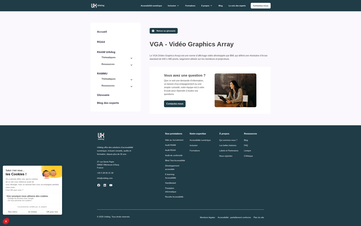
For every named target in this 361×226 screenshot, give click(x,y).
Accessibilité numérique (151, 6)
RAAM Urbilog (106, 52)
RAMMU (102, 73)
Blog (221, 6)
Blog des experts (108, 102)
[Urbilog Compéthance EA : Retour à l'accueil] (97, 5)
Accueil (102, 31)
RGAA (101, 41)
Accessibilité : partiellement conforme (234, 217)
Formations (190, 6)
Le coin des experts (237, 6)
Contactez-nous (174, 104)
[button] (174, 5)
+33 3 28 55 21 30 (105, 173)
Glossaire (103, 95)
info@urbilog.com (105, 178)
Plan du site (259, 217)
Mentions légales (207, 217)
